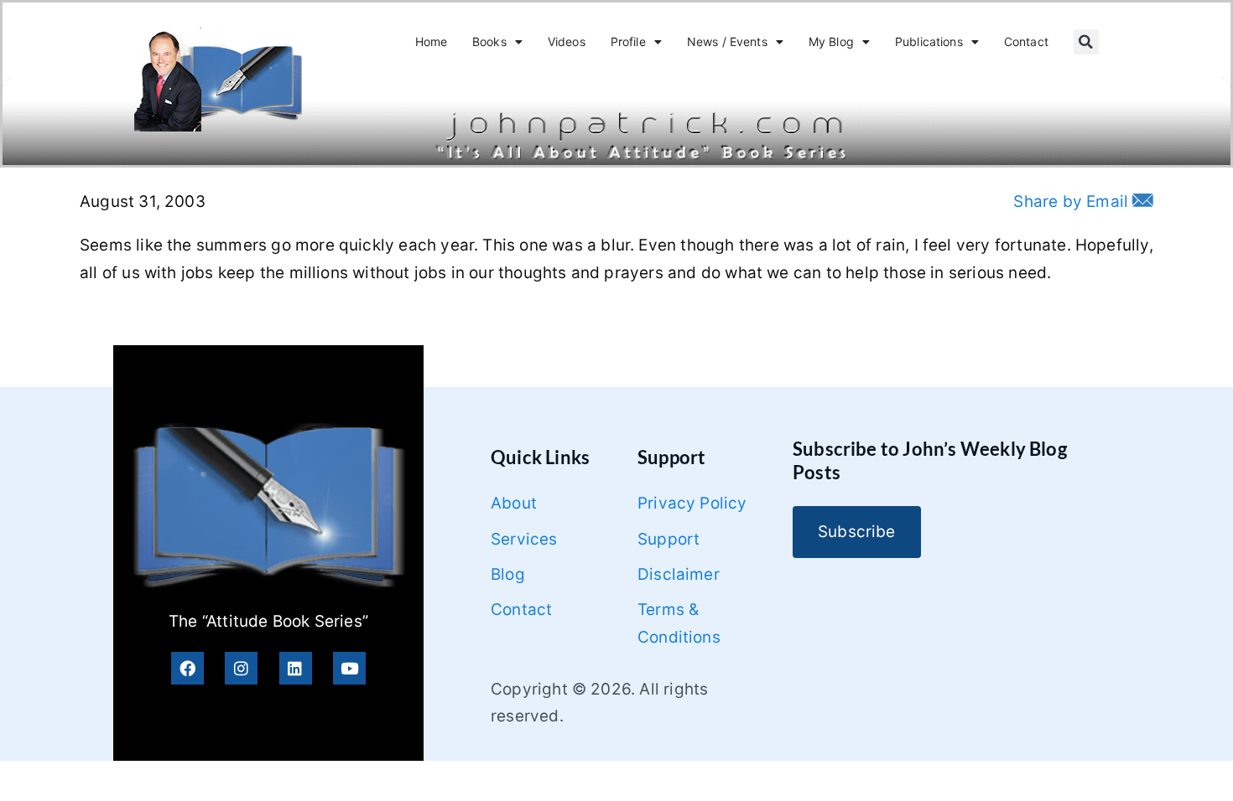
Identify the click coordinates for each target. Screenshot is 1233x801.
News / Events (727, 41)
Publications (929, 41)
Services (524, 539)
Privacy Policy (692, 503)
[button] (1086, 41)
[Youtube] (349, 668)
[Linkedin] (295, 668)
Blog (508, 574)
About (514, 503)
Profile (628, 41)
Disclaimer (678, 574)
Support (668, 539)
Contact (1026, 41)
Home (431, 41)
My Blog (831, 41)
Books (489, 41)
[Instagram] (241, 668)
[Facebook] (187, 668)
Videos (566, 41)
